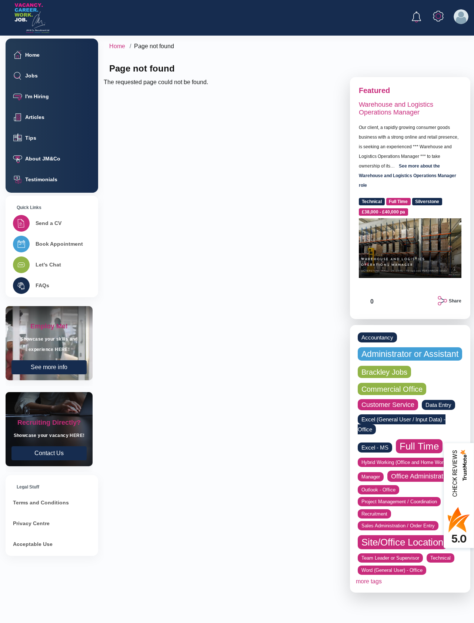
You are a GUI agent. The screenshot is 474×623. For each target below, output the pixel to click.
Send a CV (48, 223)
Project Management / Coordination (399, 501)
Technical (372, 201)
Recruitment (374, 514)
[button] (416, 18)
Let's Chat (48, 265)
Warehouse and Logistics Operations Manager (396, 108)
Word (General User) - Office (392, 570)
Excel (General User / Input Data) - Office (401, 424)
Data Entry (438, 405)
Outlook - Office (378, 490)
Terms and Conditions (41, 503)
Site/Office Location (402, 542)
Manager (370, 477)
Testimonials (41, 179)
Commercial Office (392, 389)
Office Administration (421, 476)
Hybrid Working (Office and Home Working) (407, 462)
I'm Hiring (37, 96)
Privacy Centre (31, 523)
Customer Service (387, 404)
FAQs (42, 285)
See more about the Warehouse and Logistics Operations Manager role (407, 175)
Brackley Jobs (384, 372)
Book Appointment (59, 244)
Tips (30, 138)
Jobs (31, 76)
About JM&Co (42, 159)
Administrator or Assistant (409, 354)
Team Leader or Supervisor (390, 558)
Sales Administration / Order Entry (398, 525)
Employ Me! (49, 343)
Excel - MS (374, 447)
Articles (34, 117)
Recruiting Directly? (49, 429)
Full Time (398, 201)
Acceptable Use (33, 544)
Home (32, 55)
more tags (369, 581)
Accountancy (377, 337)
